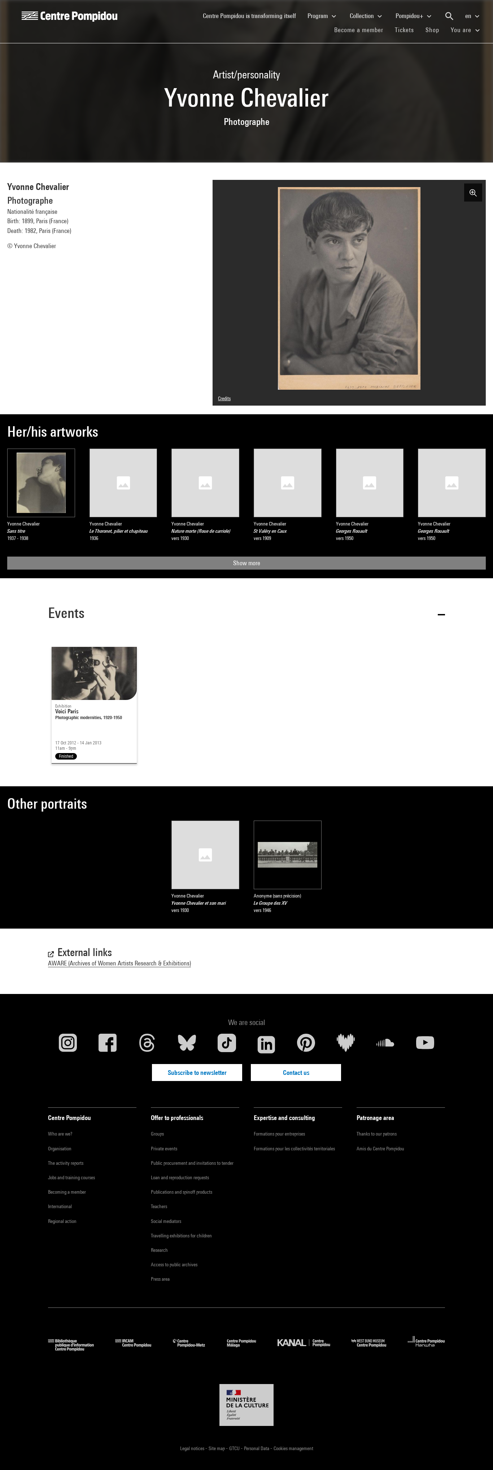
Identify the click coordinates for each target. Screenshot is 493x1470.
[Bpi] (76, 1349)
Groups (157, 1134)
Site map (217, 1448)
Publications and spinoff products (181, 1192)
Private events (164, 1148)
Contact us (296, 1072)
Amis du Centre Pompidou (380, 1148)
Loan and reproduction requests (180, 1177)
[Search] (449, 16)
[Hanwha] (426, 1349)
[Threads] (147, 1044)
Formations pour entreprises (279, 1134)
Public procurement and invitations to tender (192, 1163)
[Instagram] (68, 1044)
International (60, 1206)
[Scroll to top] (476, 1453)
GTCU (235, 1448)
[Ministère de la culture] (246, 1405)
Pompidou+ (410, 16)
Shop (435, 30)
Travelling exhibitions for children (181, 1235)
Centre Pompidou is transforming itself (252, 16)
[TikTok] (227, 1044)
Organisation (59, 1148)
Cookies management (293, 1448)
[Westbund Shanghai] (374, 1349)
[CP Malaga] (247, 1349)
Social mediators (166, 1221)
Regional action (62, 1221)
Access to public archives (174, 1264)
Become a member (361, 30)
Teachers (159, 1206)
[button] (246, 614)
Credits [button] (224, 398)
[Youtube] (425, 1044)
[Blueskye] (187, 1044)
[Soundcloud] (385, 1044)
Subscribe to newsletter (197, 1072)
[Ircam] (138, 1349)
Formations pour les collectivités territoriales (294, 1148)
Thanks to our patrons (377, 1134)
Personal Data (257, 1448)
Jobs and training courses (71, 1177)
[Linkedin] (266, 1044)
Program (318, 16)
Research (159, 1250)
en (469, 16)
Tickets (404, 30)
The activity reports (65, 1163)
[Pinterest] (306, 1044)
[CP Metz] (194, 1349)
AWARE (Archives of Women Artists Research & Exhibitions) (119, 963)
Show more (246, 563)
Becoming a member (67, 1192)
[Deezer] (346, 1044)
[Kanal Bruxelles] (309, 1349)
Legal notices (192, 1448)
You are (462, 30)
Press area (160, 1279)
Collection (362, 16)
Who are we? (60, 1134)
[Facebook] (107, 1044)
